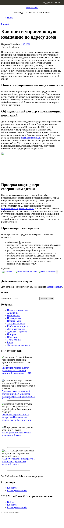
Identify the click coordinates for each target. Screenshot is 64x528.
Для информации (16, 329)
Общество (12, 337)
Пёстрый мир (14, 321)
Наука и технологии (17, 310)
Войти (10, 502)
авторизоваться (54, 287)
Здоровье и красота (17, 331)
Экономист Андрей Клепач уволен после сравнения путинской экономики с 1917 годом (16, 372)
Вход (44, 2)
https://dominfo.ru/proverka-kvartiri (17, 208)
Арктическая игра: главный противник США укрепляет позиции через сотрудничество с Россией (18, 395)
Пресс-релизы (14, 318)
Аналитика (12, 313)
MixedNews (32, 7)
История (11, 334)
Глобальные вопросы (18, 326)
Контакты (12, 487)
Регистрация (54, 2)
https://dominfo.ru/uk (30, 137)
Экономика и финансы (18, 345)
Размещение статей (17, 490)
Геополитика (13, 315)
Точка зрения (14, 339)
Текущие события (16, 323)
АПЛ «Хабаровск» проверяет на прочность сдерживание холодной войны (18, 461)
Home (10, 17)
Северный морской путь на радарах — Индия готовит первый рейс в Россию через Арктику (16, 418)
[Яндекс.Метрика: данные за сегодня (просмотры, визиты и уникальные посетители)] (24, 517)
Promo (4, 24)
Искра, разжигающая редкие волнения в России (16, 434)
